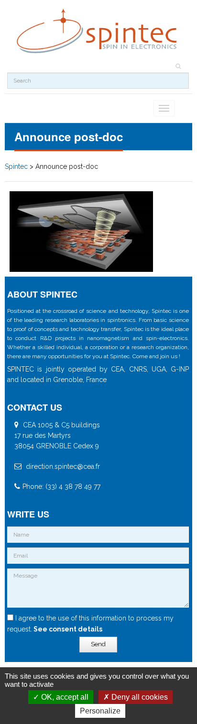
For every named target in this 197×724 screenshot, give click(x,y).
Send (98, 644)
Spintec (16, 166)
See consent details (67, 629)
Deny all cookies (138, 697)
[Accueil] (98, 31)
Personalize (100, 711)
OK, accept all (63, 697)
